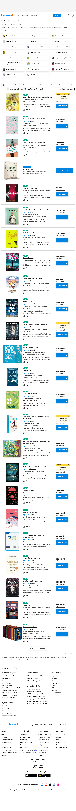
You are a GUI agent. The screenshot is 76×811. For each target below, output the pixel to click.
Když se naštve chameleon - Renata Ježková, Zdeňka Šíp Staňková (37, 442)
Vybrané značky (7, 703)
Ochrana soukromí (25, 747)
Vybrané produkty (33, 686)
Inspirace (59, 745)
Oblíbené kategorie (9, 673)
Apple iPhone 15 (56, 676)
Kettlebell (5, 681)
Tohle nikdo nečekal (29, 302)
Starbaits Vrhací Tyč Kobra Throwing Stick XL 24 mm (38, 704)
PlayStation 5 (56, 683)
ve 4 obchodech (60, 259)
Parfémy (54, 678)
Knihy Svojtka (6, 708)
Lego (53, 686)
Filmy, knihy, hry (12, 21)
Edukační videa (42, 753)
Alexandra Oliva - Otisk (30, 188)
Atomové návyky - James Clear (32, 558)
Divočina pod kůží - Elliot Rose (32, 581)
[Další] (74, 653)
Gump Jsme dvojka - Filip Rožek (32, 279)
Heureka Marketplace (44, 742)
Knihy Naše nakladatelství (9, 716)
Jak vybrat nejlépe (33, 673)
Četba (19, 21)
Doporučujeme (57, 673)
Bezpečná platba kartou (27, 750)
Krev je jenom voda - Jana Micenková (34, 119)
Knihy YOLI (5, 711)
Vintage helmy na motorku (9, 695)
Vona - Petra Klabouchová (31, 512)
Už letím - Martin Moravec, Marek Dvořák (35, 210)
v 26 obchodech (60, 561)
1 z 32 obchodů (60, 472)
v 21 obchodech (60, 305)
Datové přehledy (43, 747)
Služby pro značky (43, 745)
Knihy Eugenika (6, 713)
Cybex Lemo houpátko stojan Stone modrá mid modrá (38, 689)
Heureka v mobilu (25, 737)
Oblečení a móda (56, 693)
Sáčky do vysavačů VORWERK (10, 690)
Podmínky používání (7, 740)
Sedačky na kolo (6, 683)
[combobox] (35, 15)
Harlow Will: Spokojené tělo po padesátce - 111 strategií (38, 424)
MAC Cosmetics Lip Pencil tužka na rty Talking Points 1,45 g (38, 694)
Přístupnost (4, 755)
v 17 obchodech (60, 122)
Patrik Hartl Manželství (30, 394)
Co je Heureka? (5, 735)
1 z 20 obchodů (60, 330)
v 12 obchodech (60, 144)
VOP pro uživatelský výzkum (28, 753)
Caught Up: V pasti (28, 491)
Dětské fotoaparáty (8, 686)
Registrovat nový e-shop (45, 737)
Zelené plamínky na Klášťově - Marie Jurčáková (37, 97)
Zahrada (54, 688)
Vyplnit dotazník (38, 768)
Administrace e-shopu (44, 735)
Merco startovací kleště (34, 692)
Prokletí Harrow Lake (29, 233)
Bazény (54, 681)
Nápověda (41, 755)
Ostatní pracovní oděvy (9, 676)
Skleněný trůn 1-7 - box (30, 627)
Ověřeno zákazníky (61, 735)
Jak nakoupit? (24, 735)
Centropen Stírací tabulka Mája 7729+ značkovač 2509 (38, 541)
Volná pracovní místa (7, 742)
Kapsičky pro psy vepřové (9, 693)
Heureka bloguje (6, 747)
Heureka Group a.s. (29, 790)
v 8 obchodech (60, 190)
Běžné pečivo (6, 678)
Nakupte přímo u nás (26, 742)
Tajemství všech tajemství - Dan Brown (35, 467)
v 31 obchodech (60, 397)
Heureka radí (23, 740)
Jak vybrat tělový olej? (33, 681)
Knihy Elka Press (7, 706)
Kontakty (4, 737)
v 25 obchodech (60, 281)
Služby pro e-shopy (43, 740)
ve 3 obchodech (60, 446)
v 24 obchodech (60, 213)
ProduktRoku (60, 740)
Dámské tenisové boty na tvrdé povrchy (13, 688)
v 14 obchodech (60, 236)
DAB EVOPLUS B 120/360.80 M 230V (37, 701)
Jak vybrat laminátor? (33, 678)
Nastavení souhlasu (25, 745)
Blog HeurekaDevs (6, 750)
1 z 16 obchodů (60, 101)
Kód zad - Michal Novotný (31, 348)
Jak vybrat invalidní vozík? (34, 676)
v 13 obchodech (60, 607)
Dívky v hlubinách (28, 258)
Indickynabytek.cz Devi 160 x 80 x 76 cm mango (38, 699)
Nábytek (54, 690)
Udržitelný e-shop (61, 747)
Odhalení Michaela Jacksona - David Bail (35, 325)
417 (71, 653)
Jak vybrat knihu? (28, 169)
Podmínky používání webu (58, 790)
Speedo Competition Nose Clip (36, 696)
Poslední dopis (27, 371)
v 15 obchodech (60, 584)
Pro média (4, 745)
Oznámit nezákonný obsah (9, 753)
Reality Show (27, 605)
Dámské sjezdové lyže (8, 697)
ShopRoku (59, 737)
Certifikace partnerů (62, 742)
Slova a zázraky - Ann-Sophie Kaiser (34, 143)
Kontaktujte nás (38, 762)
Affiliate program (43, 750)
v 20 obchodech (60, 351)
